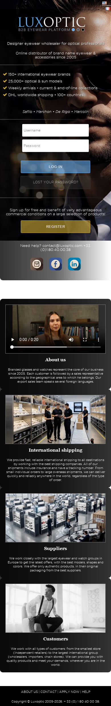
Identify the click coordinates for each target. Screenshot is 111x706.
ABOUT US (29, 692)
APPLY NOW (69, 692)
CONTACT (48, 692)
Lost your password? (55, 182)
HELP (86, 692)
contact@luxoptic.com (62, 245)
